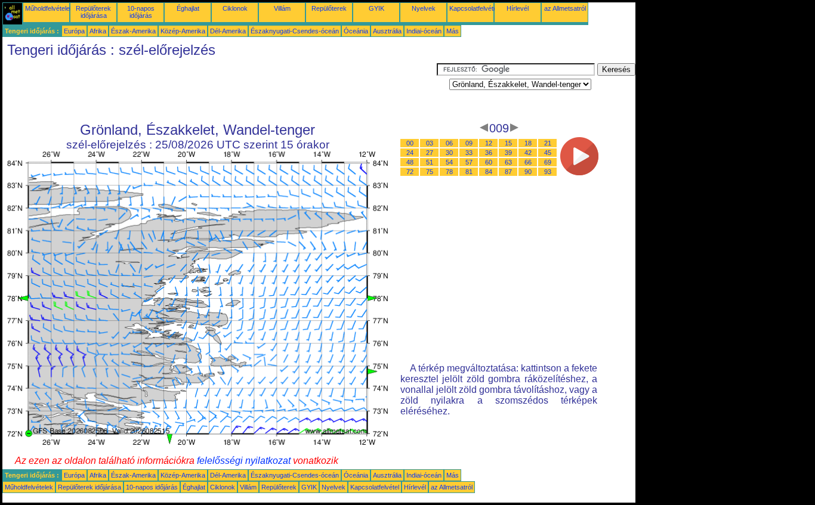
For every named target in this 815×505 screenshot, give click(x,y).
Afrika (97, 31)
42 (528, 152)
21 (547, 143)
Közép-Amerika (182, 31)
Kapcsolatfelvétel (473, 8)
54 (449, 162)
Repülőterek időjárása (93, 12)
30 (449, 152)
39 (508, 152)
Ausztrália (387, 31)
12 (488, 143)
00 (409, 143)
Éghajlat (188, 8)
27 (429, 152)
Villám (282, 8)
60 (488, 162)
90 (528, 171)
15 (508, 143)
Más (452, 31)
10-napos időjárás (141, 12)
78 (449, 171)
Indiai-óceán (424, 31)
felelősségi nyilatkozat (244, 461)
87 (508, 171)
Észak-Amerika (133, 31)
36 (488, 152)
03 (429, 143)
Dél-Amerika (228, 31)
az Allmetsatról (565, 8)
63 (508, 162)
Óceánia (356, 31)
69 (547, 162)
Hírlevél (518, 8)
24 (409, 152)
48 (409, 162)
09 (469, 143)
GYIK (376, 8)
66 (528, 162)
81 (469, 171)
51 (429, 162)
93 (547, 171)
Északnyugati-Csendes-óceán (295, 31)
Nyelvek (424, 8)
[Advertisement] (219, 90)
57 (469, 162)
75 (429, 171)
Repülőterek (329, 8)
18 (528, 143)
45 (547, 152)
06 (449, 143)
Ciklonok (235, 8)
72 (409, 171)
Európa (74, 31)
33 (469, 152)
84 (488, 171)
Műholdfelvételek (49, 8)
